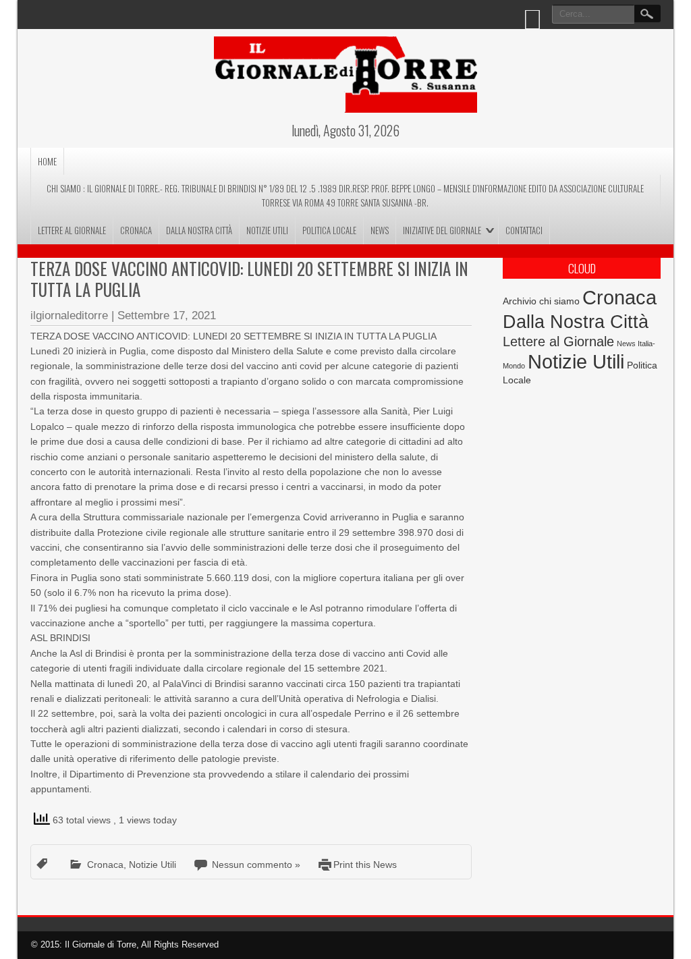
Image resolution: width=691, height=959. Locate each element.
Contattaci (524, 230)
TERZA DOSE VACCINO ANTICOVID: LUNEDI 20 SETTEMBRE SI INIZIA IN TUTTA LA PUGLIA (249, 279)
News (379, 230)
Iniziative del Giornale (442, 230)
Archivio (519, 301)
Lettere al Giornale (72, 230)
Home (47, 161)
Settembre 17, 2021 (166, 315)
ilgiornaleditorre (69, 315)
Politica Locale (329, 230)
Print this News (365, 864)
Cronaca (136, 230)
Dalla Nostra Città (199, 230)
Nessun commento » (256, 864)
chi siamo (559, 301)
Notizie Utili (267, 230)
